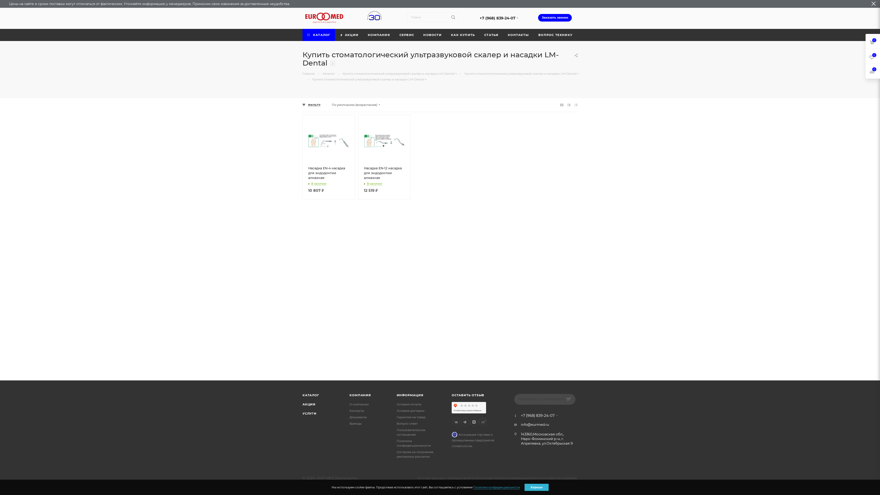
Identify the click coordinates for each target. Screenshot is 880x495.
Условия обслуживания (560, 478)
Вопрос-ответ (407, 423)
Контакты (356, 410)
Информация (410, 395)
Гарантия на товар (411, 417)
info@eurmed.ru (535, 424)
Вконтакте (456, 422)
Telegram (465, 422)
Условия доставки (410, 410)
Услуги (309, 413)
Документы (358, 417)
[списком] (569, 105)
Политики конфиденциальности (496, 487)
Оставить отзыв (468, 395)
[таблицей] (576, 105)
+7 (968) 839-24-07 (497, 18)
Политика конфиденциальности (516, 478)
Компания (360, 395)
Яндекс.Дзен (474, 422)
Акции (309, 404)
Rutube (483, 422)
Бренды (355, 423)
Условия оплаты (409, 404)
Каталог (310, 395)
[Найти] (453, 17)
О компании (359, 404)
